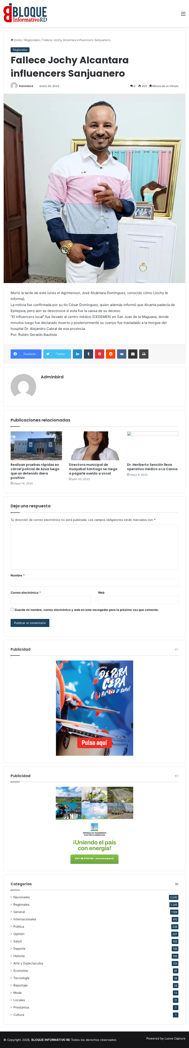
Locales (19, 1000)
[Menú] (183, 15)
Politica (18, 926)
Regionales (32, 40)
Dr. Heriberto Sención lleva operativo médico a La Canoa (152, 466)
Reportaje (20, 985)
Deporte (19, 948)
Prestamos (21, 1007)
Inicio (17, 40)
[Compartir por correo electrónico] (132, 354)
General (19, 912)
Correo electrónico (26, 592)
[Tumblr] (88, 354)
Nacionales (21, 897)
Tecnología (21, 978)
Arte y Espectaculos (28, 963)
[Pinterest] (99, 354)
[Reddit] (110, 354)
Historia (19, 956)
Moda (17, 993)
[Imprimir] (143, 354)
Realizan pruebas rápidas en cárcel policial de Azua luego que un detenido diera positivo (35, 471)
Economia (20, 970)
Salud (17, 941)
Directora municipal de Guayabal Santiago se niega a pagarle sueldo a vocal (93, 469)
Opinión (18, 934)
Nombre (18, 575)
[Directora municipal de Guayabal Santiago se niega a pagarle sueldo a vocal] (94, 445)
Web (101, 592)
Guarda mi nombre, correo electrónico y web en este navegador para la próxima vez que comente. (87, 610)
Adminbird (26, 86)
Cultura (18, 1015)
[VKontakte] (121, 354)
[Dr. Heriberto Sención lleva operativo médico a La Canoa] (152, 445)
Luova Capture (175, 1038)
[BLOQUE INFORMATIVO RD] (25, 13)
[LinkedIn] (77, 354)
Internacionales (24, 919)
